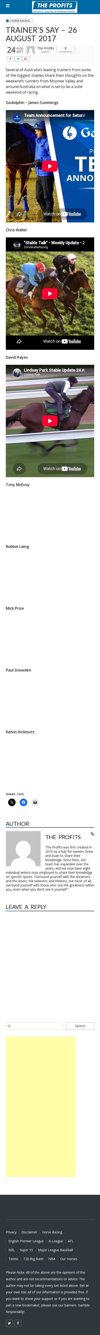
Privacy (11, 1232)
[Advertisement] (41, 1106)
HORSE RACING (20, 20)
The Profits (45, 48)
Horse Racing (52, 1232)
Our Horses (68, 1259)
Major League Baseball (55, 1250)
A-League (56, 1241)
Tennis (13, 1259)
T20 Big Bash (33, 1259)
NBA (51, 1259)
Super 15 (26, 1250)
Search (80, 1026)
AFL (71, 1241)
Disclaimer (29, 1232)
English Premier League (26, 1241)
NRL (11, 1250)
